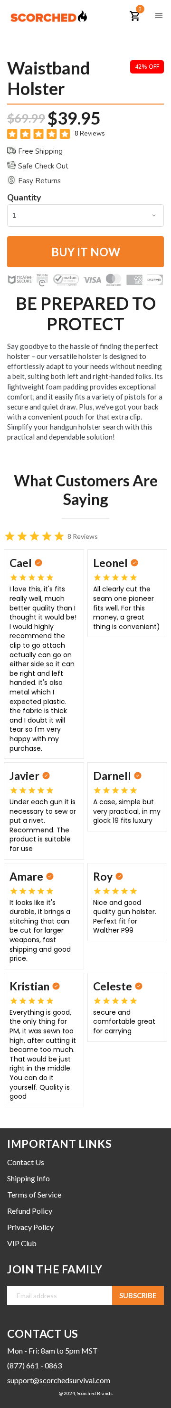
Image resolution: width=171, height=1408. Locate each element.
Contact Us (25, 1161)
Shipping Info (28, 1178)
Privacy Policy (30, 1226)
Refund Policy (29, 1210)
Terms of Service (34, 1194)
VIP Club (22, 1243)
